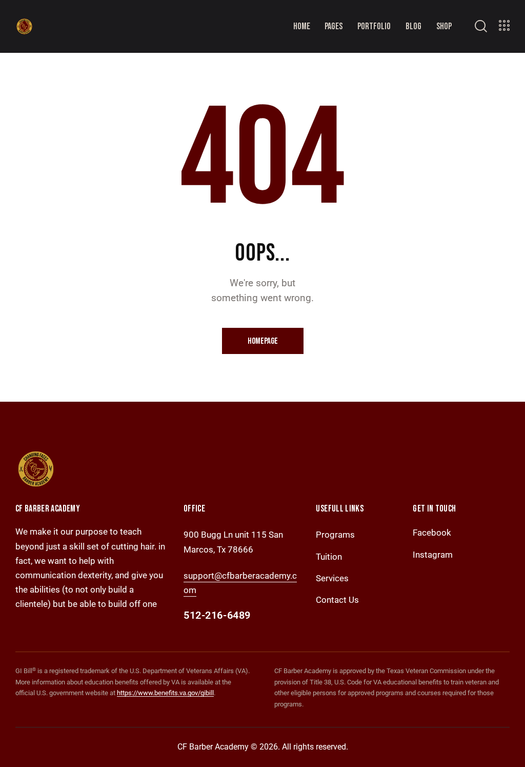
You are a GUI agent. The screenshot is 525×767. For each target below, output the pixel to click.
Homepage (263, 341)
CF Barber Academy (213, 747)
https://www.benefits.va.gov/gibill (165, 693)
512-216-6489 (217, 615)
